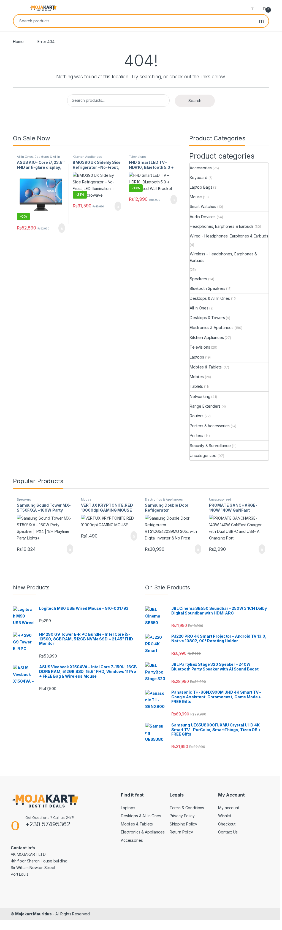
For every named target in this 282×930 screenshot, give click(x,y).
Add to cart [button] (61, 228)
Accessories (201, 167)
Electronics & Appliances (212, 327)
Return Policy (181, 832)
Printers (196, 435)
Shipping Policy (183, 824)
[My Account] (254, 8)
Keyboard (198, 177)
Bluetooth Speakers (207, 288)
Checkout (226, 824)
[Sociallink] (13, 886)
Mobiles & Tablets (206, 367)
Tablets (196, 386)
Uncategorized (203, 455)
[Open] (17, 8)
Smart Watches (203, 206)
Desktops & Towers (207, 317)
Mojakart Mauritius (34, 914)
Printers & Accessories (210, 425)
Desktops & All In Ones (38, 158)
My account (228, 807)
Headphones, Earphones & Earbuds (222, 226)
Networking (200, 396)
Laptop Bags (201, 187)
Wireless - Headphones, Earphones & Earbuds (223, 257)
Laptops (197, 357)
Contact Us (228, 832)
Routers (197, 415)
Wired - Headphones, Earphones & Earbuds (229, 236)
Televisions (137, 157)
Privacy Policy (182, 815)
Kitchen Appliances (87, 157)
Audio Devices (203, 216)
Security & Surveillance (210, 445)
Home (18, 41)
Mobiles (197, 376)
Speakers (198, 278)
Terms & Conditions (187, 807)
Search (261, 21)
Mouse (196, 196)
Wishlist (224, 815)
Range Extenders (205, 406)
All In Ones (25, 157)
